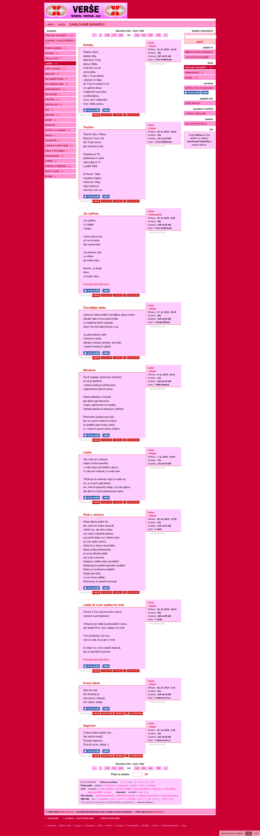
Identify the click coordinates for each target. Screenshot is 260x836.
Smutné (52, 115)
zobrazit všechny (145, 802)
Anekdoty (52, 826)
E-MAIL (96, 115)
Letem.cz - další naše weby (79, 818)
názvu (142, 785)
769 (158, 35)
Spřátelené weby (110, 818)
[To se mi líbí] (92, 109)
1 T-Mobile (131, 799)
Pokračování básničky (96, 284)
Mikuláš (52, 74)
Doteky (88, 45)
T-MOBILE (117, 115)
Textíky (155, 826)
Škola (50, 135)
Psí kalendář (132, 826)
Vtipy (184, 826)
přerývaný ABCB (141, 789)
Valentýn (52, 140)
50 (146, 782)
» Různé (152, 46)
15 (135, 782)
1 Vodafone (102, 799)
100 (152, 782)
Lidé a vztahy (55, 69)
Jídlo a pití (53, 58)
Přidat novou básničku (199, 52)
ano (141, 792)
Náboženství (55, 89)
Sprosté (51, 125)
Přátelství (54, 104)
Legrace (78, 826)
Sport (50, 120)
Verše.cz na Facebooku (199, 88)
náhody (151, 785)
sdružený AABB (123, 789)
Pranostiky (89, 826)
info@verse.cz (156, 812)
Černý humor (55, 48)
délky (133, 785)
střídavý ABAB (106, 789)
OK (248, 833)
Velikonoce (54, 156)
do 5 (121, 799)
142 (137, 35)
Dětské (51, 53)
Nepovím (89, 725)
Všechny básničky (59, 35)
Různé (50, 176)
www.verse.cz (66, 812)
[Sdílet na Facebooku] (106, 109)
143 (144, 35)
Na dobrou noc (56, 84)
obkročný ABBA (95, 792)
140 (121, 35)
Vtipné (51, 161)
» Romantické (155, 215)
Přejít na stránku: (120, 774)
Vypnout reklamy (195, 113)
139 (114, 35)
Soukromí (53, 818)
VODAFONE (106, 115)
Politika (52, 99)
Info (256, 833)
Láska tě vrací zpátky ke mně (103, 605)
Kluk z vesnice (93, 514)
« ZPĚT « (50, 25)
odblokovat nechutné (148, 795)
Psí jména (119, 826)
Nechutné (53, 94)
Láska (51, 63)
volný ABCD (170, 789)
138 (107, 35)
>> (165, 35)
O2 (124, 115)
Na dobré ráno (56, 79)
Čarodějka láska (94, 307)
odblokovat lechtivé (104, 795)
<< (94, 35)
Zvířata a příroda (58, 166)
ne (147, 792)
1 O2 (148, 799)
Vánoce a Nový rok (59, 146)
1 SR (163, 799)
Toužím (88, 127)
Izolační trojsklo (196, 124)
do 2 (113, 799)
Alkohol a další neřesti (59, 41)
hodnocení (110, 785)
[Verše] (85, 17)
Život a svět (54, 171)
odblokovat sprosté (126, 795)
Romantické (194, 72)
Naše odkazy (192, 103)
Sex (49, 110)
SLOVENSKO (133, 115)
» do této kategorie (197, 57)
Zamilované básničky (87, 24)
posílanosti (123, 785)
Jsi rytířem (91, 213)
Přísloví (108, 826)
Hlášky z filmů (65, 826)
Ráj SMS (145, 826)
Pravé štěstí (91, 683)
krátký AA (156, 789)
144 (150, 35)
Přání (99, 826)
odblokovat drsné (169, 795)
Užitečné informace (170, 826)
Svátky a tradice (58, 130)
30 (140, 782)
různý (108, 792)
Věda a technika (56, 151)
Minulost (89, 370)
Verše (61, 25)
